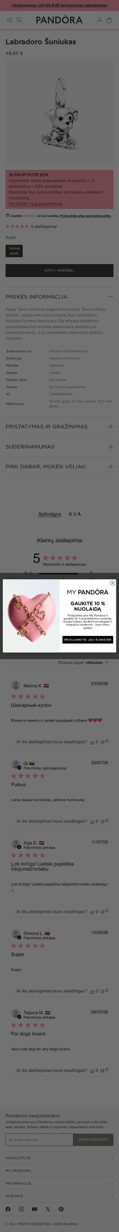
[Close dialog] (112, 583)
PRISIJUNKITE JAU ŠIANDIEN (88, 639)
